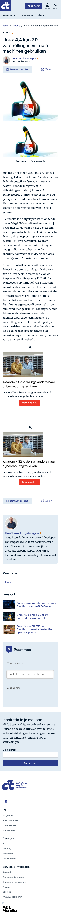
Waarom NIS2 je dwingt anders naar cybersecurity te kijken (29, 384)
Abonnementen (11, 820)
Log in (7, 62)
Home (5, 25)
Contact (7, 872)
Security (7, 848)
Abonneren (34, 5)
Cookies (7, 891)
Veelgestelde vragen (13, 877)
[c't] (6, 5)
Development (9, 858)
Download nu (30, 402)
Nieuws (16, 25)
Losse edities (9, 825)
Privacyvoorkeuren (12, 896)
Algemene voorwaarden (15, 882)
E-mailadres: (9, 750)
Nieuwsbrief (9, 830)
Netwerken (8, 853)
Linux (6, 32)
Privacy (6, 887)
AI (4, 843)
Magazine (8, 815)
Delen (48, 69)
